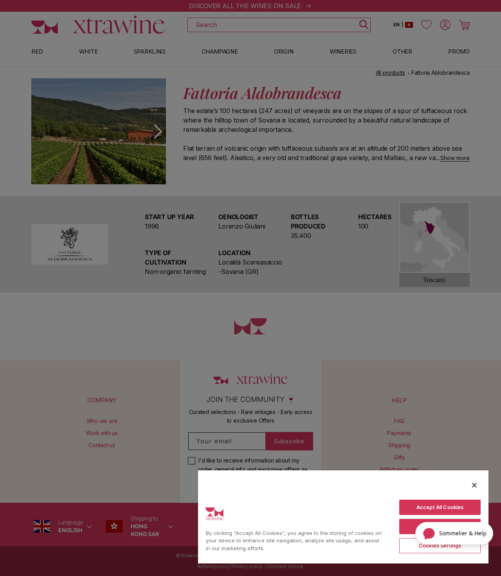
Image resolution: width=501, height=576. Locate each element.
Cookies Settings (440, 545)
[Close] (474, 485)
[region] (343, 516)
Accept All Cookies (439, 507)
